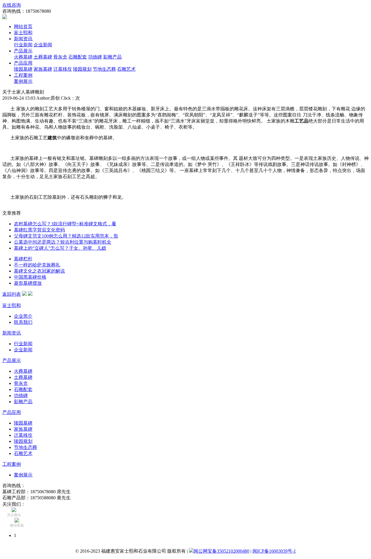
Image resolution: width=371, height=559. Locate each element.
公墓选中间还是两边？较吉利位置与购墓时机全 (62, 242)
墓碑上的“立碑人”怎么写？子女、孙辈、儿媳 (60, 248)
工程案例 (23, 75)
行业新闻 (23, 44)
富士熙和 (23, 32)
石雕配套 (77, 56)
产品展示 (23, 50)
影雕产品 (112, 56)
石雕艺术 (126, 69)
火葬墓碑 (23, 56)
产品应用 (23, 63)
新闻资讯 (23, 38)
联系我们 (23, 322)
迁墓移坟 (62, 69)
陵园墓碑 (23, 69)
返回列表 (11, 294)
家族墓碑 (43, 69)
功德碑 (95, 56)
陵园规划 (82, 69)
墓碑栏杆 (23, 258)
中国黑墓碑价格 (30, 277)
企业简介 (23, 316)
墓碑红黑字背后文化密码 (39, 229)
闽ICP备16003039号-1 (274, 551)
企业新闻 (43, 44)
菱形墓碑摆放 (28, 283)
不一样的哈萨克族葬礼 (37, 264)
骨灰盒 (60, 56)
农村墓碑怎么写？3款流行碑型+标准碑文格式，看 (65, 223)
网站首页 (23, 26)
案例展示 (23, 81)
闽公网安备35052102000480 (221, 551)
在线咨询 (11, 5)
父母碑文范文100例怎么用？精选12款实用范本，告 (66, 235)
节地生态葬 (104, 69)
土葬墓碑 (43, 56)
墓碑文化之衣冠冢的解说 (39, 270)
